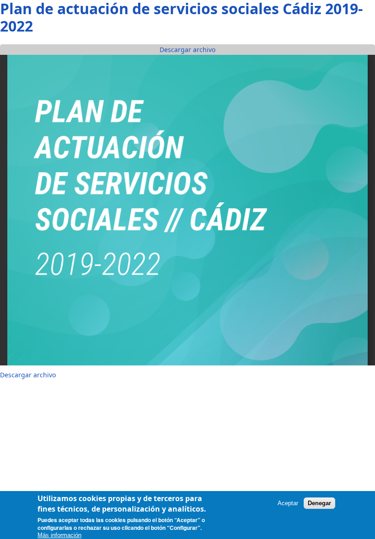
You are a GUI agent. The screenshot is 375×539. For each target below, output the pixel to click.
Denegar (319, 503)
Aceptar (288, 503)
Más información (59, 535)
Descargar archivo (187, 49)
